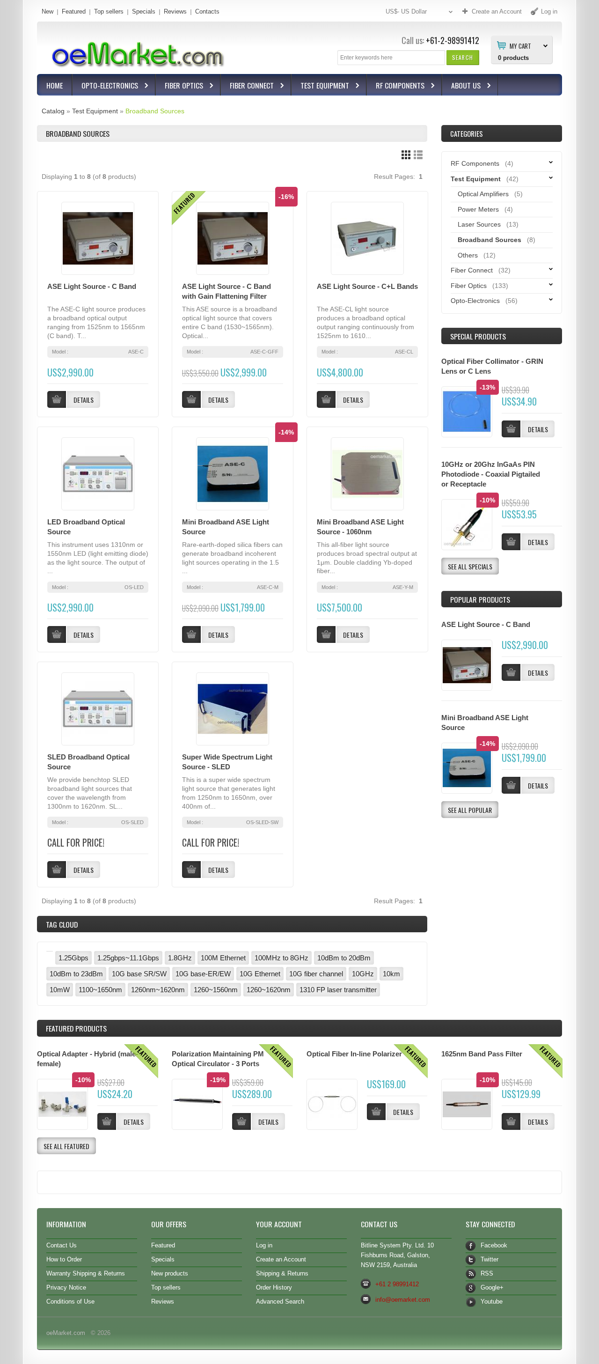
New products (169, 1273)
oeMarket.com (65, 1332)
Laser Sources (479, 224)
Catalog (53, 111)
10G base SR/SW (139, 974)
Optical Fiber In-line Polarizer (354, 1054)
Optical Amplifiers (483, 194)
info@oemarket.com (402, 1299)
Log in (264, 1245)
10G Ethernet (260, 974)
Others (468, 255)
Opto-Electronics (105, 86)
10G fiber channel (316, 974)
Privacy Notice (66, 1287)
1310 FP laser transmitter (338, 990)
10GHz (363, 974)
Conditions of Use (70, 1301)
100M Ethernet (223, 958)
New (47, 11)
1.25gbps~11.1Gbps (128, 958)
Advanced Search (280, 1301)
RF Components (395, 86)
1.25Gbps (73, 958)
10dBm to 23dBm (76, 974)
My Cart (520, 45)
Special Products (478, 336)
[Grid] (406, 154)
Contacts (207, 11)
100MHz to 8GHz (281, 958)
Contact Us (61, 1245)
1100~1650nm (100, 990)
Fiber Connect (247, 86)
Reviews (175, 11)
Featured (74, 11)
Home (54, 85)
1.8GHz (180, 958)
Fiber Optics (179, 86)
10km (391, 974)
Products (76, 1028)
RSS (487, 1273)
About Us (461, 86)
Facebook (494, 1245)
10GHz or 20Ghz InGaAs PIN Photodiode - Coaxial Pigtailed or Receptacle (490, 474)
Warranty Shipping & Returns (85, 1273)
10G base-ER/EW (203, 974)
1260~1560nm (216, 990)
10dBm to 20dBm (344, 958)
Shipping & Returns (282, 1273)
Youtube (492, 1301)
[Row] (418, 154)
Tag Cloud (62, 924)
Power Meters (478, 209)
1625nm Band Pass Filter (481, 1054)
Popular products (480, 599)
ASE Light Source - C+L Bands (367, 286)
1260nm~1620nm (158, 990)
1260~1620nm (269, 990)
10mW (60, 990)
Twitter (489, 1259)
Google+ (492, 1287)
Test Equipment (320, 86)
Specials (143, 11)
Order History (274, 1287)
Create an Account (281, 1259)
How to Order (64, 1259)
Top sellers (109, 11)
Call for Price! (75, 842)
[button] (462, 57)
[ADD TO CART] (511, 672)
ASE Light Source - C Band (91, 286)
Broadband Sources (154, 111)
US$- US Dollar (406, 11)
